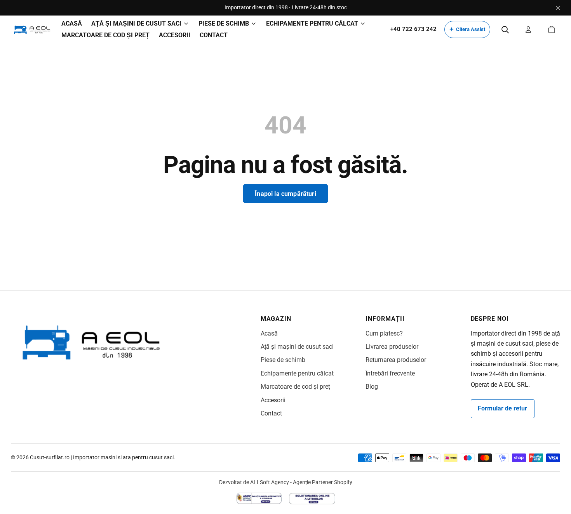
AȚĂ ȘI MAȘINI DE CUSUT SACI (136, 23)
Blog (372, 386)
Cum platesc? (384, 333)
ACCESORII (174, 35)
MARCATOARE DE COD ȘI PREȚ (105, 35)
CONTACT (214, 35)
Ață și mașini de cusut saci (297, 346)
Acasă (269, 333)
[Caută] (505, 29)
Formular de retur (502, 408)
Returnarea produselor (396, 359)
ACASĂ (71, 23)
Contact (271, 413)
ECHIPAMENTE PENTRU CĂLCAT (312, 23)
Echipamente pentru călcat (297, 373)
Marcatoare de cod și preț (295, 386)
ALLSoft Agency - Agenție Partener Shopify (301, 482)
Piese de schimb (283, 359)
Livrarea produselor (392, 346)
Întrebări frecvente (390, 373)
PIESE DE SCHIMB (223, 23)
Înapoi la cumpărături (285, 193)
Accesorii (273, 400)
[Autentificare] (528, 29)
